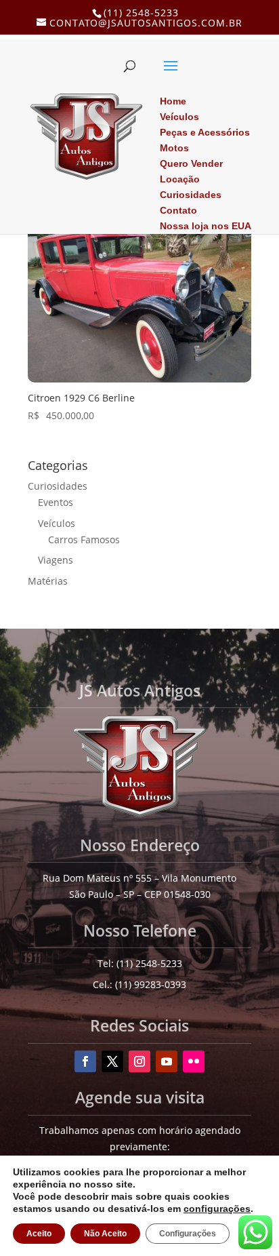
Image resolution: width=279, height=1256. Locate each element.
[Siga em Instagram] (139, 1061)
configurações (163, 1208)
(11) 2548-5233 (141, 12)
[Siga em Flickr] (194, 1061)
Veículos (56, 523)
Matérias (48, 580)
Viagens (55, 559)
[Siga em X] (112, 1061)
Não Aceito (103, 1233)
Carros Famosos (84, 539)
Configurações (182, 1233)
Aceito (38, 1233)
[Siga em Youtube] (166, 1061)
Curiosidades (57, 485)
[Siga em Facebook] (85, 1061)
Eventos (55, 502)
